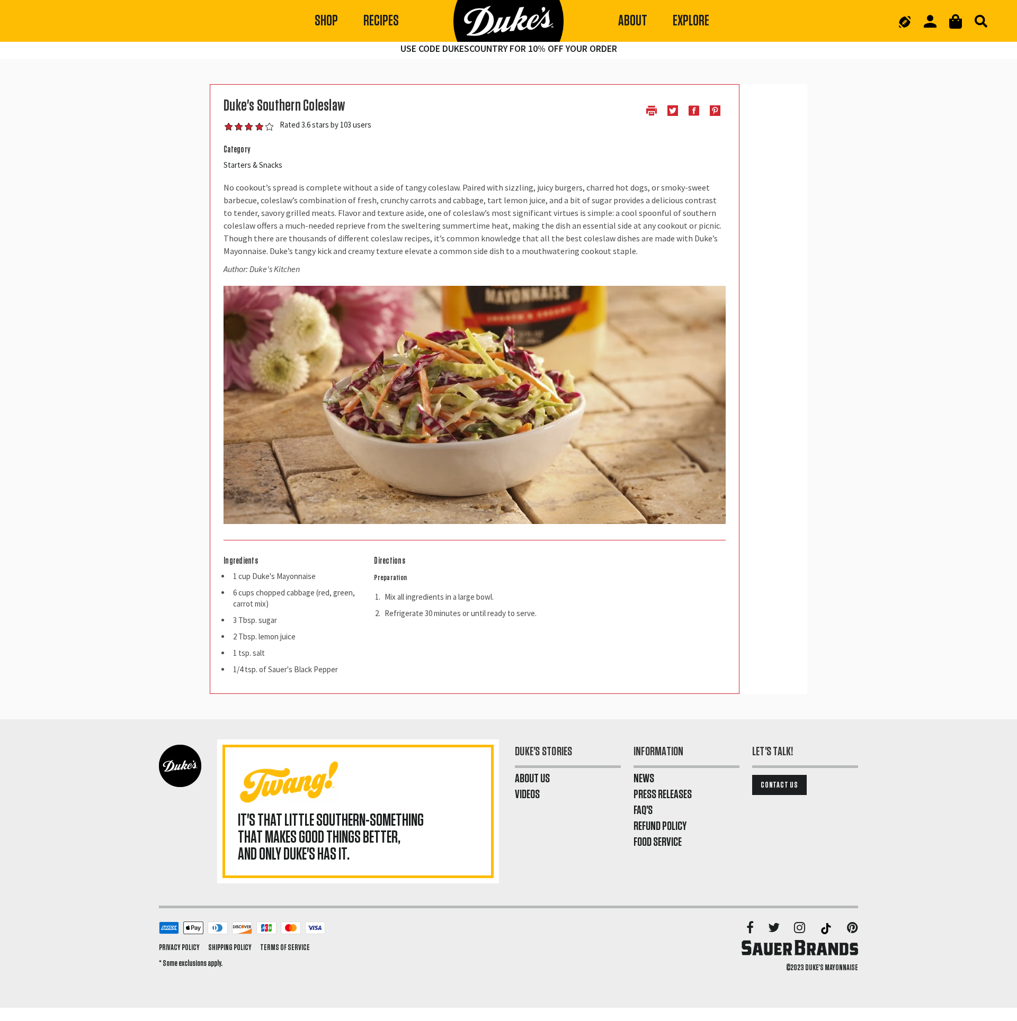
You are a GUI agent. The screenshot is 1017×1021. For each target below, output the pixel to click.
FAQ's (643, 810)
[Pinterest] (852, 928)
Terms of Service (285, 947)
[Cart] (955, 21)
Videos (527, 794)
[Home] (508, 21)
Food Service (658, 842)
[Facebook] (750, 928)
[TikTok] (826, 928)
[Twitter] (774, 928)
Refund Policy (660, 826)
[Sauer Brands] (800, 947)
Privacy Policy (179, 947)
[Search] (981, 21)
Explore (691, 21)
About (632, 21)
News (644, 778)
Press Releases (663, 794)
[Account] (930, 21)
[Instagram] (800, 928)
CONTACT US (779, 785)
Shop (326, 21)
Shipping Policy (230, 947)
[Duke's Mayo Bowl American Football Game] (904, 21)
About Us (532, 778)
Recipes (381, 21)
